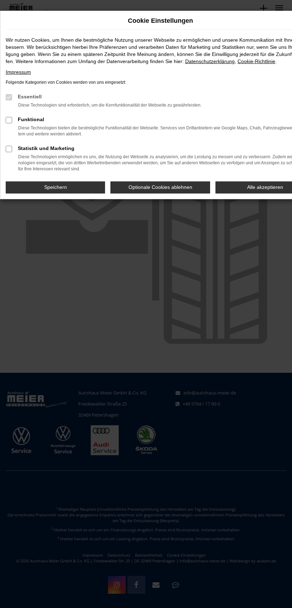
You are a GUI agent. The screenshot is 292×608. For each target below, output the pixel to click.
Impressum (18, 72)
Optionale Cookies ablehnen (160, 187)
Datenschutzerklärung (210, 61)
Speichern (55, 187)
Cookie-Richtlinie (256, 61)
